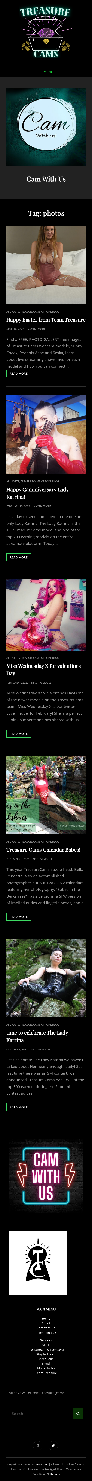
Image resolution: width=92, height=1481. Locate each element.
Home (46, 1319)
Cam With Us (46, 1328)
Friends (46, 1364)
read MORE (20, 374)
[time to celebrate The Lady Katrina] (46, 978)
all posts (12, 311)
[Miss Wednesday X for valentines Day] (46, 615)
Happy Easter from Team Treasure (46, 319)
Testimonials (48, 1333)
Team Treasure (46, 1373)
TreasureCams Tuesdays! (46, 1350)
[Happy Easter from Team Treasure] (46, 265)
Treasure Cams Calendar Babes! (43, 849)
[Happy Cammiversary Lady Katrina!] (46, 434)
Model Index (46, 1368)
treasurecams (39, 1464)
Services (46, 1340)
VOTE (46, 1345)
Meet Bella (46, 1359)
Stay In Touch (46, 1354)
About (46, 1323)
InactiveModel (37, 329)
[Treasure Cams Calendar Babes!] (46, 795)
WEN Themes (51, 1474)
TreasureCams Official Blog (40, 311)
